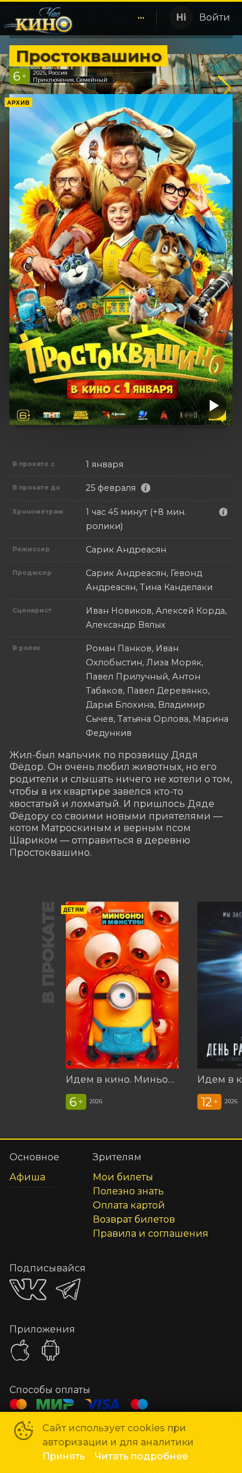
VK (27, 1289)
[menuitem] (141, 17)
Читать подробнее (141, 1456)
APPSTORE (20, 1350)
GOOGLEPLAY (50, 1350)
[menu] (117, 17)
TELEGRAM (68, 1289)
